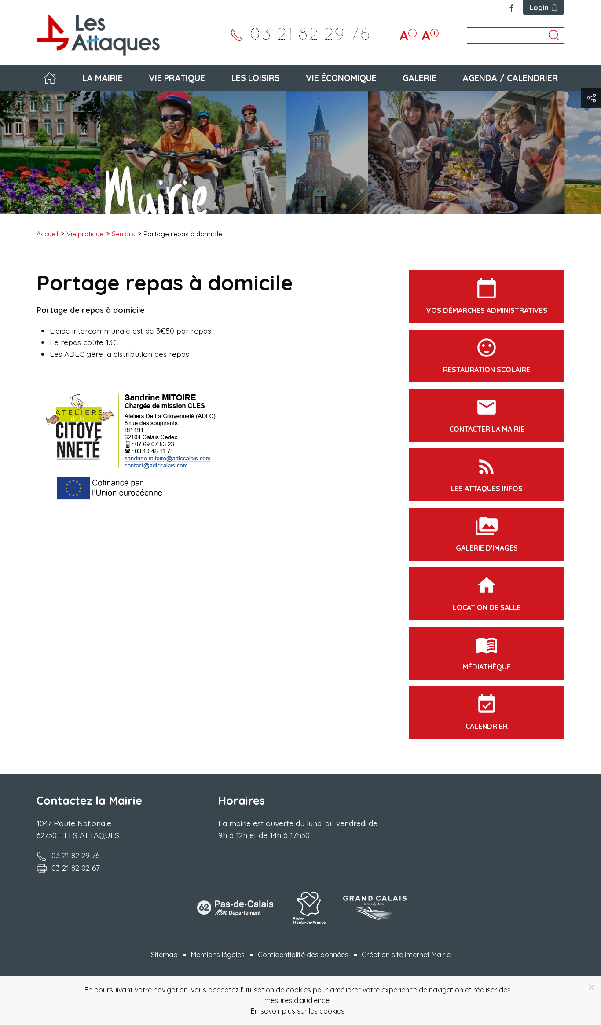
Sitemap (164, 954)
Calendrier (486, 712)
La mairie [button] (102, 78)
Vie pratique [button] (177, 78)
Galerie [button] (419, 78)
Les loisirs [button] (255, 78)
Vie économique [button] (341, 78)
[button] (591, 98)
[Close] (591, 988)
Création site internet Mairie (406, 954)
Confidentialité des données (303, 954)
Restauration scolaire (486, 355)
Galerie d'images (487, 533)
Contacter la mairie (486, 415)
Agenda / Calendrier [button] (510, 78)
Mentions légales (218, 954)
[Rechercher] (553, 35)
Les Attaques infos (487, 474)
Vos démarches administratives (486, 296)
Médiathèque (486, 652)
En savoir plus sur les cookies (297, 1011)
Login (539, 7)
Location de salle (487, 593)
